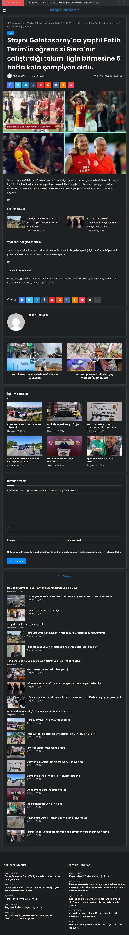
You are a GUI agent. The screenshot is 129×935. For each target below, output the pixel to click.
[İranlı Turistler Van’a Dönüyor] (16, 615)
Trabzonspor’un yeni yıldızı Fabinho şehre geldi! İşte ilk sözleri (62, 646)
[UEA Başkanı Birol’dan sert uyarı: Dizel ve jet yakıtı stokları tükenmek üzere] (16, 601)
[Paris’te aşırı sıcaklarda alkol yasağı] (16, 674)
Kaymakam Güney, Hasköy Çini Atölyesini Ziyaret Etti (57, 817)
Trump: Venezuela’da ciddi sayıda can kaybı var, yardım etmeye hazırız (68, 831)
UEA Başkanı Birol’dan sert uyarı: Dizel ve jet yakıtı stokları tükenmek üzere (69, 596)
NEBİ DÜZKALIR (20, 76)
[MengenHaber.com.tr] (64, 10)
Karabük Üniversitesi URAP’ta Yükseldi (24, 426)
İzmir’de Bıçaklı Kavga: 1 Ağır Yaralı (63, 426)
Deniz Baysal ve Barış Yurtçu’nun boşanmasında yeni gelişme (42, 588)
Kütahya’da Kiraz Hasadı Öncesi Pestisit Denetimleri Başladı (61, 733)
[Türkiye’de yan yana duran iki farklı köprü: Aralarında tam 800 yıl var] (16, 222)
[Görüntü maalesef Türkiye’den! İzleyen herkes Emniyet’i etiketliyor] (75, 222)
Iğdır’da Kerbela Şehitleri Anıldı (101, 460)
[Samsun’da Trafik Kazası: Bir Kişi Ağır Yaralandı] (24, 446)
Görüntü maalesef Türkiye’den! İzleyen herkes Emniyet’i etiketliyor (102, 222)
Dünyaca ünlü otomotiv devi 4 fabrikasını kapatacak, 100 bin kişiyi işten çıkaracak (74, 697)
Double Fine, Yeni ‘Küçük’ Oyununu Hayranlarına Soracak (39, 711)
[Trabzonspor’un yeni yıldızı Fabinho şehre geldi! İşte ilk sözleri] (16, 651)
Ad (9, 528)
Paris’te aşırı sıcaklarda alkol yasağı (48, 669)
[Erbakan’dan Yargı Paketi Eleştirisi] (64, 446)
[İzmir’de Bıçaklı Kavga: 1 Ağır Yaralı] (64, 411)
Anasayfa (14, 23)
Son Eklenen (65, 576)
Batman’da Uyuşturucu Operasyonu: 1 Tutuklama (101, 426)
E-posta (12, 540)
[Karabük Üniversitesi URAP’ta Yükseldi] (24, 411)
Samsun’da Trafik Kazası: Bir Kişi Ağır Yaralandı (23, 460)
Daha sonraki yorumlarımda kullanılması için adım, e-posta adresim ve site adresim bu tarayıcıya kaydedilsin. (65, 552)
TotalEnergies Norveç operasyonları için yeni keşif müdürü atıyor (44, 660)
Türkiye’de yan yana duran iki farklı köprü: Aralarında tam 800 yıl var (43, 222)
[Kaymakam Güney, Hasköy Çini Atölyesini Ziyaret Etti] (16, 822)
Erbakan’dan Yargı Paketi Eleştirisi (61, 460)
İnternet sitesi (74, 540)
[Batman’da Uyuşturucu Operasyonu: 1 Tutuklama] (104, 411)
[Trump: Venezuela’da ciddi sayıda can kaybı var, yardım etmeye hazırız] (16, 836)
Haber (23, 23)
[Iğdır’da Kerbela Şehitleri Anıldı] (104, 446)
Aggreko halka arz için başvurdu (25, 624)
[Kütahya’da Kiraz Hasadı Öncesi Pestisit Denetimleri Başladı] (16, 738)
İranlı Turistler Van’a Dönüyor (39, 2)
